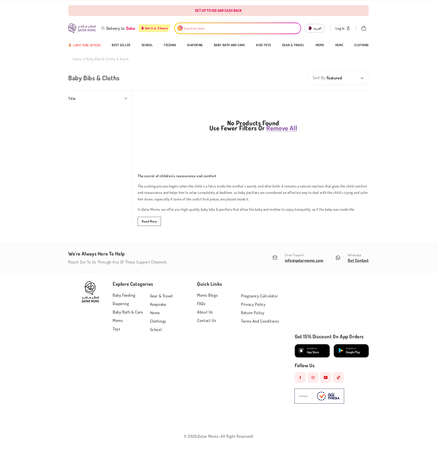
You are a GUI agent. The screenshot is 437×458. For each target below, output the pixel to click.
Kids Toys (263, 45)
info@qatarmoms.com (304, 260)
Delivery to (115, 28)
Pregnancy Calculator (259, 295)
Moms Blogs (207, 295)
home (155, 312)
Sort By (319, 77)
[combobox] (238, 28)
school (156, 329)
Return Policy (252, 312)
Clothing (361, 45)
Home (339, 45)
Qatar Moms (208, 436)
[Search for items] (180, 28)
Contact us (206, 320)
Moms (320, 45)
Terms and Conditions (260, 321)
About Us (205, 311)
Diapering (195, 45)
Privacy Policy (253, 304)
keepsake (158, 304)
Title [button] (72, 98)
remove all (281, 127)
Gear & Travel (293, 45)
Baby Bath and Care (229, 45)
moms (118, 320)
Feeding (170, 45)
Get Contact (358, 260)
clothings (158, 321)
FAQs (201, 303)
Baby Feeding (124, 295)
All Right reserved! (237, 436)
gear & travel (161, 295)
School (147, 45)
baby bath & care (128, 311)
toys (116, 328)
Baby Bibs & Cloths (100, 59)
